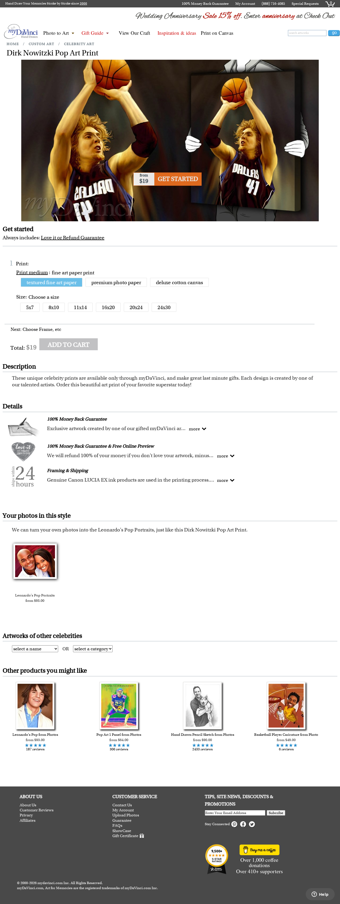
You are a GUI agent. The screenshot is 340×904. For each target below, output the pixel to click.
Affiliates (28, 820)
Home (13, 44)
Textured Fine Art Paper (51, 282)
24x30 (164, 307)
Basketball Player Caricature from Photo (286, 734)
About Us (28, 805)
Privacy (26, 815)
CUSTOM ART (41, 44)
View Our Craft (134, 32)
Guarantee (121, 820)
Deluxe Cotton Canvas (179, 282)
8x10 (54, 307)
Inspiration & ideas (177, 32)
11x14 (80, 307)
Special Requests (305, 3)
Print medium (32, 272)
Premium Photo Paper (116, 282)
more (194, 429)
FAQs (117, 825)
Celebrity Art (79, 44)
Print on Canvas (217, 32)
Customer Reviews (37, 810)
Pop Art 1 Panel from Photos (118, 734)
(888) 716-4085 (273, 3)
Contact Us (122, 805)
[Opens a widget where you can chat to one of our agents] (320, 894)
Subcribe (276, 813)
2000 (83, 3)
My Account (245, 3)
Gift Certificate (125, 835)
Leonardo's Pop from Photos (35, 734)
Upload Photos (125, 815)
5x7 (30, 307)
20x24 (136, 307)
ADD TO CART (69, 345)
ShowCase (121, 830)
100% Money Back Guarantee (205, 3)
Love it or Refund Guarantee (72, 237)
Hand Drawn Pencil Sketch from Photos (202, 734)
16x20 (108, 307)
